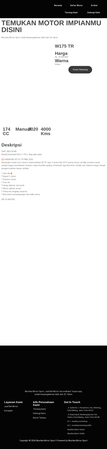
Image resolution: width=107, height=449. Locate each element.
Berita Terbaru (39, 418)
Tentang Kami (71, 12)
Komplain (8, 411)
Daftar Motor (76, 5)
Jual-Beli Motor (11, 406)
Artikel (94, 5)
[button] (72, 12)
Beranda (58, 5)
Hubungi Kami (93, 12)
